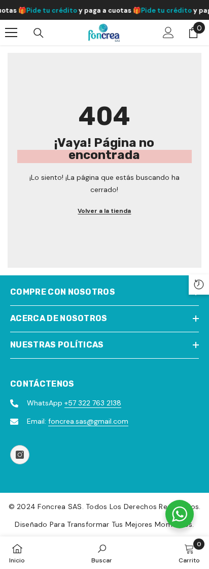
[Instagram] (19, 454)
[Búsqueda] (38, 33)
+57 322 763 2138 (92, 402)
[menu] (11, 32)
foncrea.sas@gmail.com (88, 421)
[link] (101, 553)
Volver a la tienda (104, 211)
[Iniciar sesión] (168, 32)
